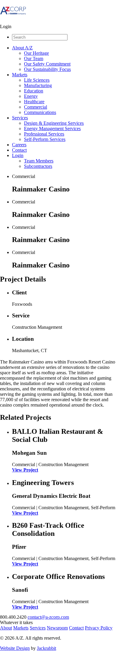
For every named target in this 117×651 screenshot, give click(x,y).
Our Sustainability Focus (47, 69)
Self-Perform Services (44, 139)
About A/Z (22, 47)
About (6, 627)
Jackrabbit (46, 648)
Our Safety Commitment (47, 63)
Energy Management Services (52, 128)
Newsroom (57, 627)
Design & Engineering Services (54, 123)
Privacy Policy (98, 627)
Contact (19, 150)
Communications (40, 112)
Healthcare (34, 101)
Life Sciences (37, 80)
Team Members (38, 160)
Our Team (33, 58)
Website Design (15, 648)
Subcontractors (38, 166)
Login (17, 155)
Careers (19, 144)
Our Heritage (36, 53)
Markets (19, 74)
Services (20, 117)
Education (33, 90)
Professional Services (44, 133)
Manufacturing (38, 85)
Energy (31, 96)
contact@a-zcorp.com (48, 617)
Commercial (35, 106)
